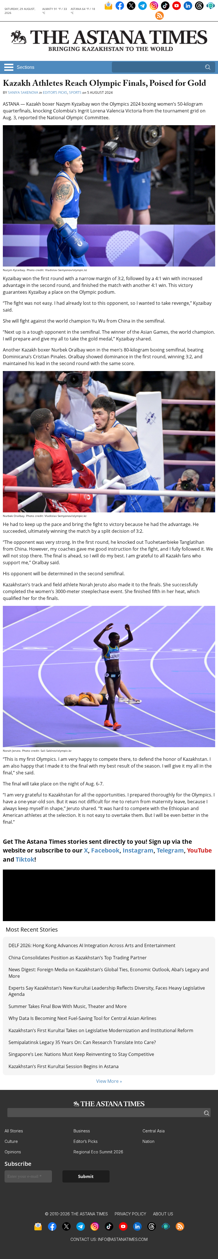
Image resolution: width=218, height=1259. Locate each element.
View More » (109, 1081)
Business (82, 1130)
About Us (163, 1213)
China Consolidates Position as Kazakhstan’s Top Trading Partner (78, 958)
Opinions (13, 1151)
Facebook (105, 850)
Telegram (170, 850)
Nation (148, 1141)
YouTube (199, 850)
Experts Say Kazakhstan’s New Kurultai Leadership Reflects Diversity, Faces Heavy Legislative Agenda (107, 991)
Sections (25, 67)
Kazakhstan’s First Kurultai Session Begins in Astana (64, 1066)
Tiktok (25, 859)
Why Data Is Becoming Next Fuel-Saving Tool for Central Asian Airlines (82, 1018)
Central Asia (153, 1130)
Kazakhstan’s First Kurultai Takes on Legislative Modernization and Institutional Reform (101, 1030)
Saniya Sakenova (23, 92)
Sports (75, 92)
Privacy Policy (130, 1213)
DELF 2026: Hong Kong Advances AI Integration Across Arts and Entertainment (92, 945)
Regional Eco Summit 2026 (98, 1151)
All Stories (14, 1130)
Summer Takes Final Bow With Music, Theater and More (68, 1006)
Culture (11, 1141)
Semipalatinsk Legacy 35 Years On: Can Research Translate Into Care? (82, 1042)
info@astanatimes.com (123, 1239)
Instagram (138, 850)
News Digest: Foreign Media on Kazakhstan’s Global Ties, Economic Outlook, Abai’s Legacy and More (109, 972)
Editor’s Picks (55, 92)
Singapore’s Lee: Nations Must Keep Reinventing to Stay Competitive (81, 1054)
